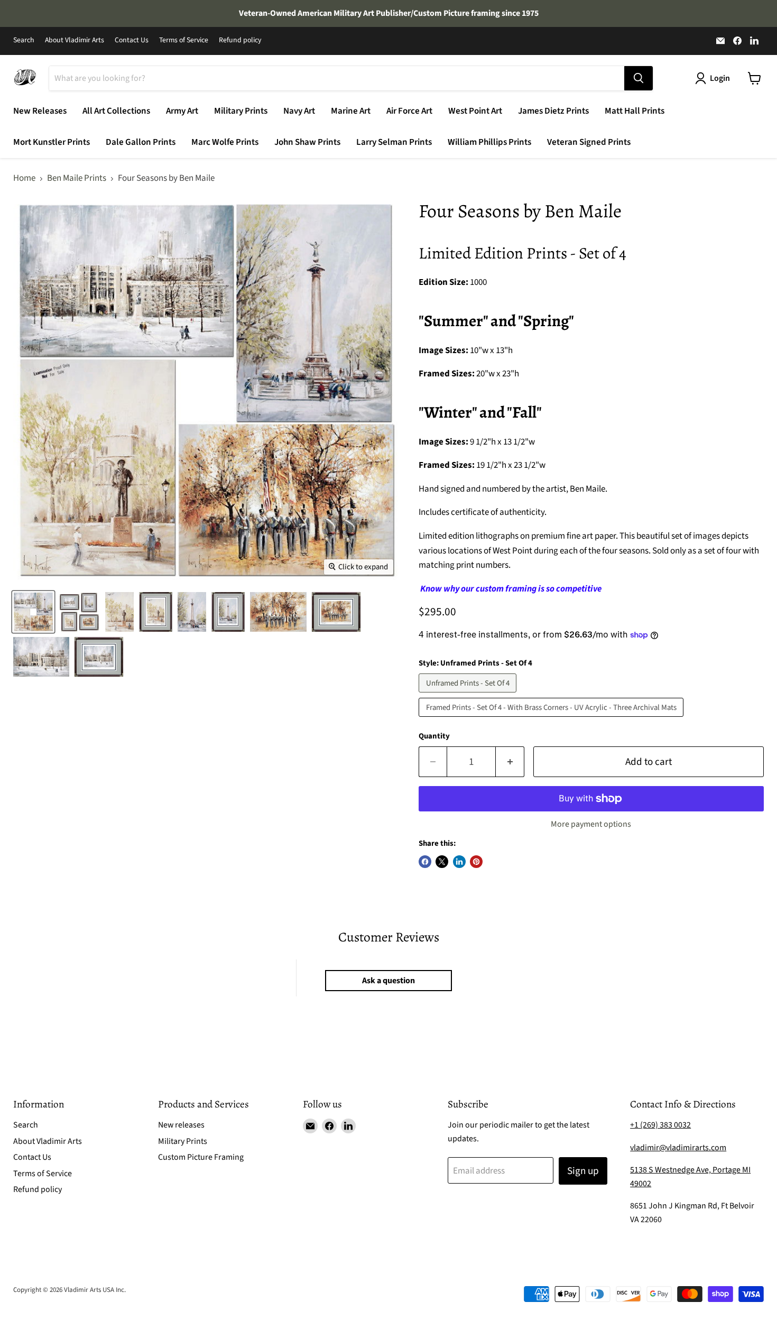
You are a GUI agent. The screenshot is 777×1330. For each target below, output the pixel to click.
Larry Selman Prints (394, 142)
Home (24, 178)
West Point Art (475, 111)
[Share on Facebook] (425, 861)
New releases (181, 1125)
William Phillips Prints (489, 142)
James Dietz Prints (553, 111)
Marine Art (351, 111)
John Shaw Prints (307, 142)
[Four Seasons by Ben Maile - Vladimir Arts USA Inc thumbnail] (33, 612)
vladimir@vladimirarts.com (678, 1147)
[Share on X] (442, 861)
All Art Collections (116, 111)
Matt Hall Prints (634, 111)
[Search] (638, 78)
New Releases (40, 111)
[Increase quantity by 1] (510, 761)
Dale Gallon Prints (140, 142)
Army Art (182, 111)
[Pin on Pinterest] (476, 861)
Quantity (434, 736)
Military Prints (240, 111)
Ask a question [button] (388, 980)
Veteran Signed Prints (589, 142)
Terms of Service (183, 40)
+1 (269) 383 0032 (660, 1125)
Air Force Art (409, 111)
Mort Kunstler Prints (51, 142)
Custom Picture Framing (201, 1157)
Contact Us (132, 40)
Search (23, 40)
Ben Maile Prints (76, 178)
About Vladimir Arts (74, 40)
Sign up (583, 1170)
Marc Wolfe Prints (224, 142)
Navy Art (299, 111)
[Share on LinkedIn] (459, 861)
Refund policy (240, 40)
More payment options (591, 824)
